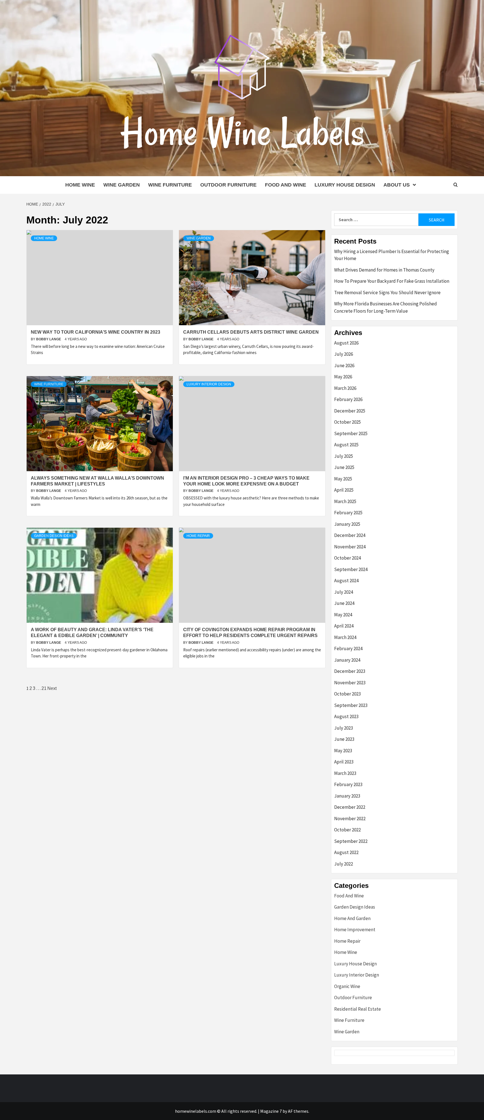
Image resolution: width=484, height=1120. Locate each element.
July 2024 (343, 592)
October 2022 (347, 830)
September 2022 (350, 841)
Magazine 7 (271, 1111)
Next (52, 688)
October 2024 (347, 558)
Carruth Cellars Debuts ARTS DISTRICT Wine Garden (251, 332)
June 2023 (344, 739)
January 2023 (347, 796)
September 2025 (350, 433)
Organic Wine (347, 986)
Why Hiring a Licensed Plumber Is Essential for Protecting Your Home (391, 255)
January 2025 (347, 524)
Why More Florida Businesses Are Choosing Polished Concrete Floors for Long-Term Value (385, 307)
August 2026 (346, 343)
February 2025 (348, 513)
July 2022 (343, 864)
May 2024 (343, 615)
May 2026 (343, 377)
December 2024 (349, 535)
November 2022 (350, 818)
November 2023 (350, 683)
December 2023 (349, 671)
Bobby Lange (49, 339)
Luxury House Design (345, 185)
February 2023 (348, 784)
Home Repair (198, 536)
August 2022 (346, 852)
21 (43, 688)
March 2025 (345, 501)
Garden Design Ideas (53, 536)
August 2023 (346, 716)
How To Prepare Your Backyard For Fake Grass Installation (391, 281)
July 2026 (343, 354)
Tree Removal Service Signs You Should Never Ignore (387, 292)
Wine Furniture (170, 185)
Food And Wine (285, 185)
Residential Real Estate (357, 1009)
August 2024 (346, 580)
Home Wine (80, 185)
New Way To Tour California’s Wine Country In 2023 (95, 332)
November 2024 (350, 547)
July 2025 (343, 456)
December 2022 (349, 807)
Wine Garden (121, 185)
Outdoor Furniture (228, 185)
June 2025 (344, 467)
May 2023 (343, 751)
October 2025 (347, 422)
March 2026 (345, 388)
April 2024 (343, 626)
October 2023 (347, 694)
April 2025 (343, 490)
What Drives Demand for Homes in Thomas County (384, 270)
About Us (396, 185)
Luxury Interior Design (209, 384)
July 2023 (343, 728)
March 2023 (345, 773)
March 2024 (345, 637)
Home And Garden (352, 918)
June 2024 (344, 603)
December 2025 (349, 411)
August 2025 (346, 445)
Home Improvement (354, 929)
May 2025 (343, 479)
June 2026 (344, 365)
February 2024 (348, 648)
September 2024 (350, 569)
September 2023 (350, 705)
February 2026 (348, 399)
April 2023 (343, 762)
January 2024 (347, 660)
